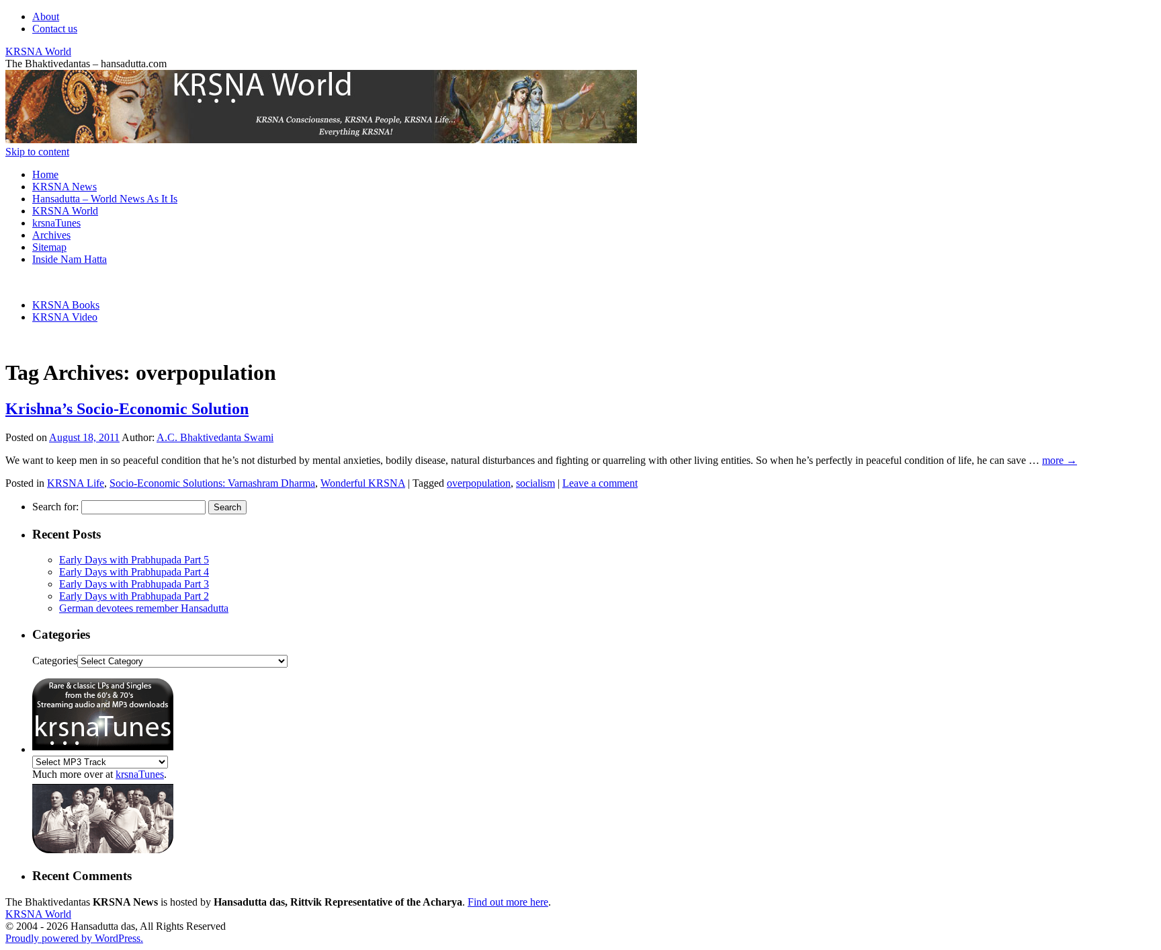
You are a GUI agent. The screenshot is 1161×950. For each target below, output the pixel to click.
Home (45, 174)
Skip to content (37, 151)
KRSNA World (38, 51)
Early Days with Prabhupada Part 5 (134, 559)
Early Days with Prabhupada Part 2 (134, 596)
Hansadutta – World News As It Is (104, 198)
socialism (535, 483)
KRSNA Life (75, 483)
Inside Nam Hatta (69, 259)
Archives (51, 235)
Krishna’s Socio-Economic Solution (127, 409)
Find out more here (508, 902)
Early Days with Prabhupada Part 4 (134, 572)
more (1059, 460)
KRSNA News (64, 186)
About (45, 16)
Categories (54, 660)
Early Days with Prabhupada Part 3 (134, 584)
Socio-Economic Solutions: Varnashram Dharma (212, 483)
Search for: (55, 506)
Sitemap (49, 247)
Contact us (54, 28)
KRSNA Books (65, 305)
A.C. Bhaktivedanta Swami (215, 437)
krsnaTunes (56, 223)
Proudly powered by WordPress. (74, 938)
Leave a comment (600, 483)
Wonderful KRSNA (362, 483)
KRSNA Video (64, 317)
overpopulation (479, 483)
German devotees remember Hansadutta (143, 608)
